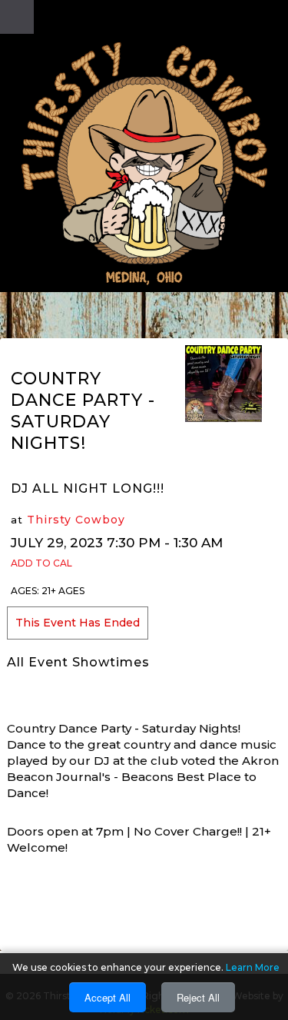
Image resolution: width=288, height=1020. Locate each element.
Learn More (253, 967)
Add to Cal (41, 563)
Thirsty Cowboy (76, 520)
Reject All (198, 997)
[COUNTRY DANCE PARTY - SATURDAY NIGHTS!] (223, 383)
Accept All (107, 997)
